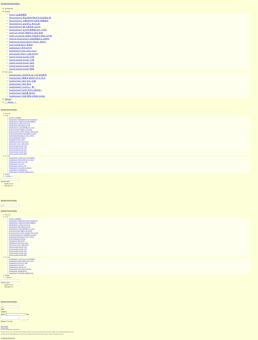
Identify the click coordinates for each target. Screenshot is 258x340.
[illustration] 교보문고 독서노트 (24, 23)
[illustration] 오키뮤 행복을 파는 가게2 (28, 29)
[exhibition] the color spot (23, 50)
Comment (23, 319)
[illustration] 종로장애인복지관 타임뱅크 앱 (30, 17)
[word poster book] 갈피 (21, 62)
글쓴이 (3, 314)
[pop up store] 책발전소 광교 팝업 (26, 32)
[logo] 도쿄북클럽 (18, 14)
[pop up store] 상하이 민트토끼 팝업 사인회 (30, 35)
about (8, 99)
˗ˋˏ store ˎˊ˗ (10, 102)
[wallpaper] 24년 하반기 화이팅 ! (25, 90)
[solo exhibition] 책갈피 (21, 44)
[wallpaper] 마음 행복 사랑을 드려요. (27, 96)
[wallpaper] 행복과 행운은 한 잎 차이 (27, 78)
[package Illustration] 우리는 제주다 (27, 41)
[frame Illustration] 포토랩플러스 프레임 (29, 38)
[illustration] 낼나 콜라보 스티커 (25, 26)
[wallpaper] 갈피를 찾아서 (22, 93)
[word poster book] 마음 (21, 65)
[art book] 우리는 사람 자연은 (23, 53)
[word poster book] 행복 (21, 68)
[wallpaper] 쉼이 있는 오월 (22, 81)
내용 (27, 314)
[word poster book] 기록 (21, 59)
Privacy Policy (4, 328)
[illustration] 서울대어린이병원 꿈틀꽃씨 (28, 20)
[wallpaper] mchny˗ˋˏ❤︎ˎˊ (22, 87)
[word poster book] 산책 (21, 56)
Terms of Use (4, 326)
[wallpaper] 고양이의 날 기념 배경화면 (28, 75)
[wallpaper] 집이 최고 (20, 84)
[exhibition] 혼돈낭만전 (20, 47)
